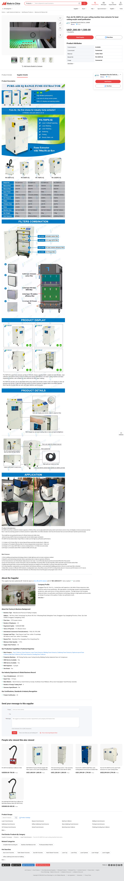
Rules (121, 8)
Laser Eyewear (84, 852)
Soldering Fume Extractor (64, 652)
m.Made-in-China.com (66, 872)
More (3, 860)
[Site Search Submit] (84, 3)
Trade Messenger (28, 865)
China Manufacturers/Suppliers (48, 870)
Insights (97, 870)
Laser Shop (74, 852)
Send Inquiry (80, 37)
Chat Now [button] (110, 37)
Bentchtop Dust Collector (68, 827)
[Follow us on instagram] (114, 865)
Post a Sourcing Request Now (48, 733)
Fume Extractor (26, 652)
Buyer (83, 8)
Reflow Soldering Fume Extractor (40, 824)
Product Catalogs (25, 817)
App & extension (102, 8)
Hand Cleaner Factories (52, 852)
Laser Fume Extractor (37, 652)
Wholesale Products (62, 870)
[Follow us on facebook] (109, 865)
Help (92, 8)
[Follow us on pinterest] (119, 865)
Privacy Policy (88, 875)
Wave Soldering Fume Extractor (70, 824)
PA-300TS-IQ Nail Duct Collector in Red (12, 768)
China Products (36, 870)
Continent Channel (81, 870)
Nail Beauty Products (27, 12)
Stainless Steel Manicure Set (28, 844)
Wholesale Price (72, 870)
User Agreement (71, 875)
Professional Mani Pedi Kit (46, 844)
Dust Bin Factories (38, 852)
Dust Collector (17, 652)
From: (9, 709)
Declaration (79, 875)
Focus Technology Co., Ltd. (50, 875)
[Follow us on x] (112, 865)
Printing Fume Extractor (98, 824)
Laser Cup (64, 852)
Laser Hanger (95, 852)
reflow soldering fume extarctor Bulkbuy (13, 856)
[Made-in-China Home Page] (11, 3)
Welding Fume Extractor (50, 652)
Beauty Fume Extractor (38, 821)
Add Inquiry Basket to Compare (33, 66)
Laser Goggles (106, 852)
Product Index (91, 870)
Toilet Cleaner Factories (23, 852)
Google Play (16, 865)
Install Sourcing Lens (43, 865)
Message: (8, 718)
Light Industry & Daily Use (13, 12)
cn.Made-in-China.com (78, 872)
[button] (79, 3)
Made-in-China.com (54, 872)
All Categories (7, 8)
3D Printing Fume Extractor (9, 827)
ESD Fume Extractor (26, 654)
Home (3, 12)
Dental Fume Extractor (38, 827)
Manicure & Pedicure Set (41, 12)
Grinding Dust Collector (39, 654)
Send (14, 732)
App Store (6, 865)
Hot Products (28, 870)
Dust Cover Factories (8, 852)
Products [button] (28, 3)
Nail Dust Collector (14, 654)
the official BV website (40, 581)
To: (10, 714)
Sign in (120, 4)
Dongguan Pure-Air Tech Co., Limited (80, 22)
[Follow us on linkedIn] (121, 865)
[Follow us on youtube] (116, 865)
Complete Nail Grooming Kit (10, 844)
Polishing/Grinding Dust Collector (101, 827)
